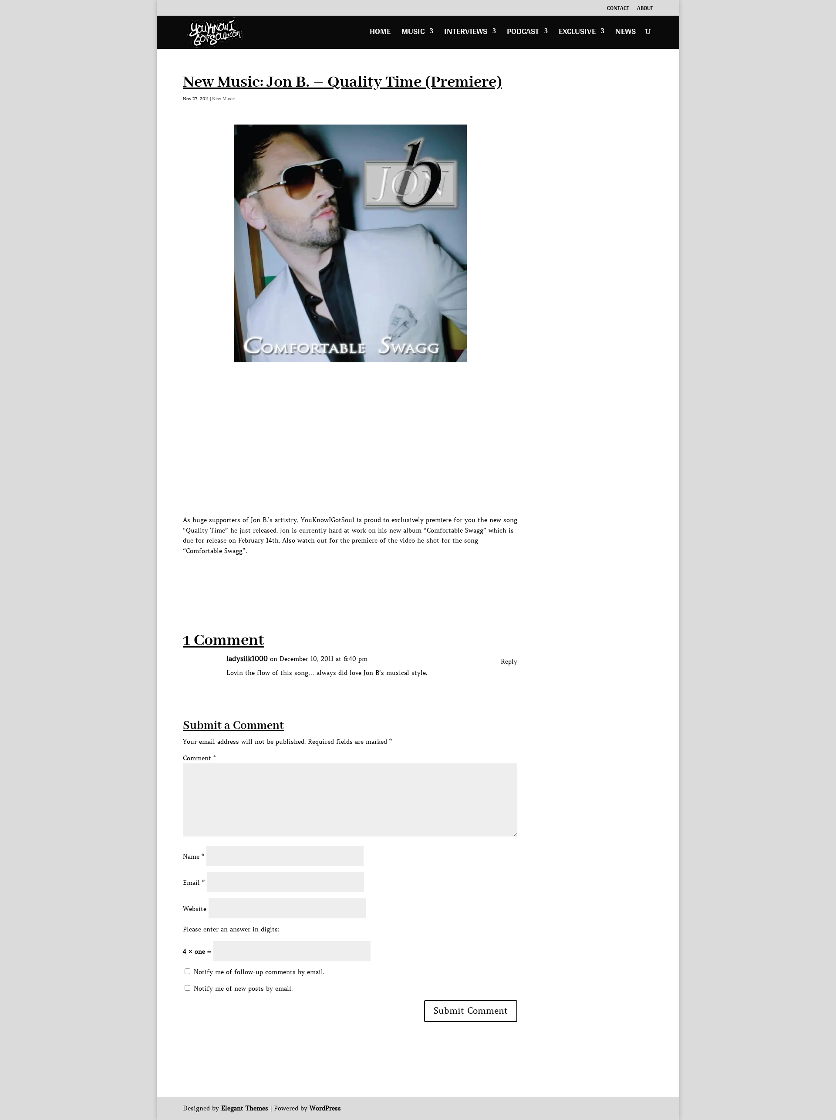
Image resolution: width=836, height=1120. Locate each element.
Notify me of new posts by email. (243, 988)
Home (380, 33)
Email (194, 883)
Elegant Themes (244, 1108)
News (625, 33)
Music (413, 33)
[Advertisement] (341, 576)
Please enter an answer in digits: (231, 929)
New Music (223, 98)
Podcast (523, 33)
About (645, 9)
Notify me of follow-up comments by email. (259, 972)
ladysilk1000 (247, 658)
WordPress (325, 1108)
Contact (618, 9)
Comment (199, 758)
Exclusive (577, 33)
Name (193, 856)
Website (194, 909)
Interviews (465, 33)
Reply (509, 661)
